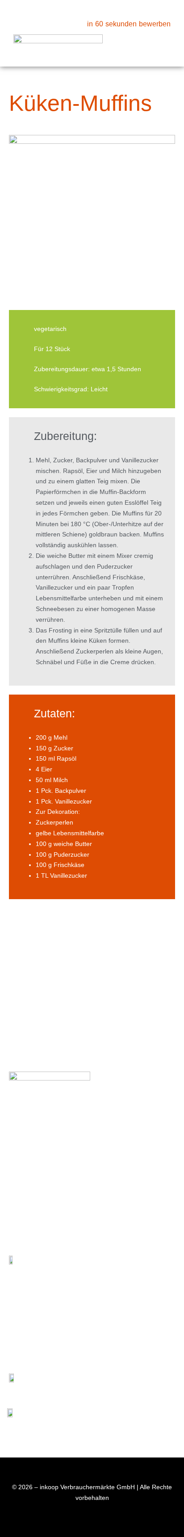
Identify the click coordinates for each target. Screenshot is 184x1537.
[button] (164, 43)
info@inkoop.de (52, 1170)
